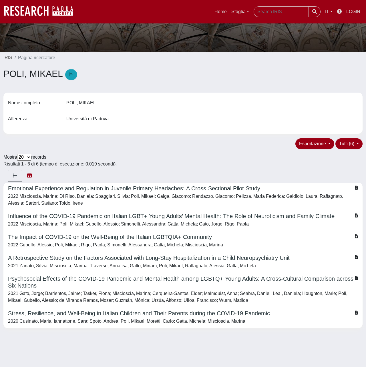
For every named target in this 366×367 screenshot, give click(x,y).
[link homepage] (41, 11)
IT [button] (327, 11)
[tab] (15, 176)
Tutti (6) (347, 143)
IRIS (7, 57)
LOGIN (353, 11)
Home (220, 11)
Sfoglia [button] (238, 11)
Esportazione (313, 143)
